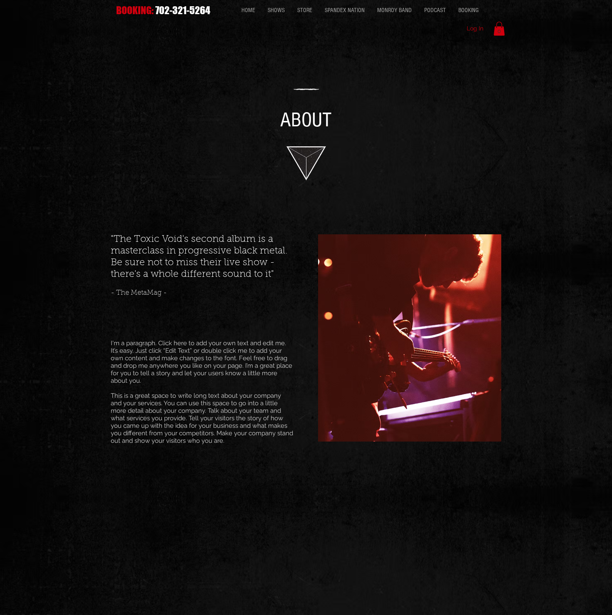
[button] (499, 28)
